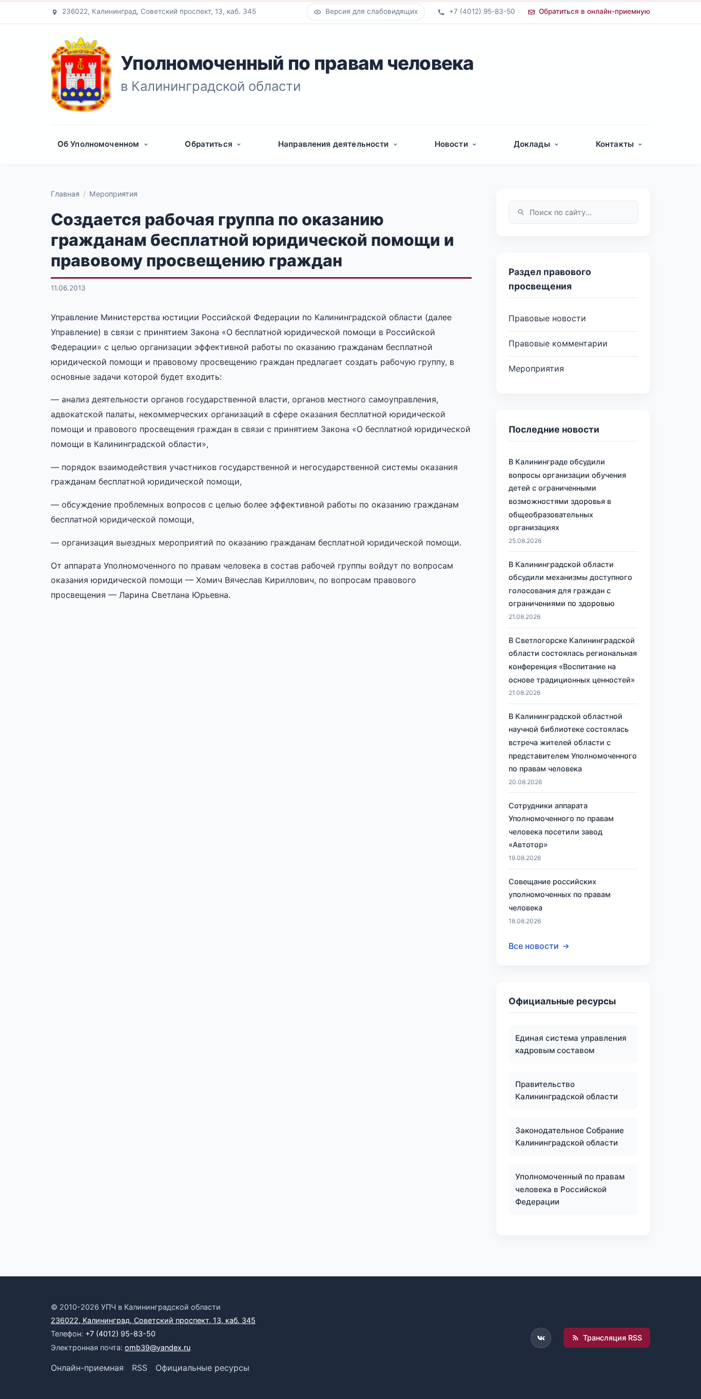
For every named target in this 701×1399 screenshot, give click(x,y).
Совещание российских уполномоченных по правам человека (560, 894)
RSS (139, 1368)
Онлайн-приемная (87, 1368)
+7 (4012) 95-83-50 (120, 1333)
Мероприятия (113, 193)
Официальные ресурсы (202, 1368)
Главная (65, 193)
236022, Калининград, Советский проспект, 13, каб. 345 (153, 1320)
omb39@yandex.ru (157, 1347)
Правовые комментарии (558, 343)
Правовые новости (547, 318)
